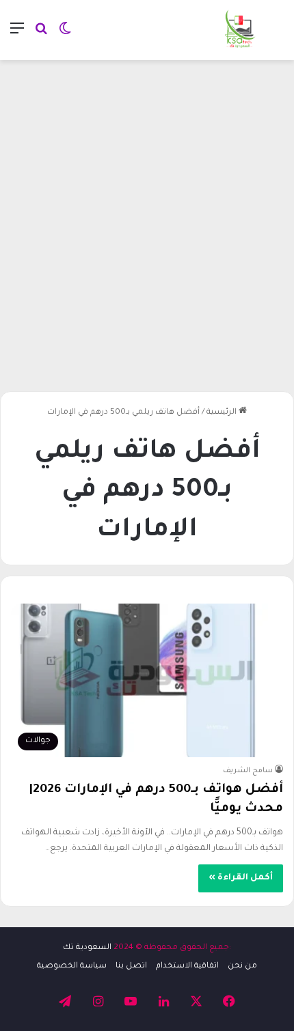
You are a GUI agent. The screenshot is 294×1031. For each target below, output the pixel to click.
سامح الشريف (248, 771)
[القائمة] (17, 35)
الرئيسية (222, 412)
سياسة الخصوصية (72, 966)
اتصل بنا (131, 966)
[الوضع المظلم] (65, 35)
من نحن (242, 966)
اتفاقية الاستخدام (187, 966)
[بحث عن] (41, 35)
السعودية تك (87, 948)
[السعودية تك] (240, 30)
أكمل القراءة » (241, 878)
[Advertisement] (147, 220)
